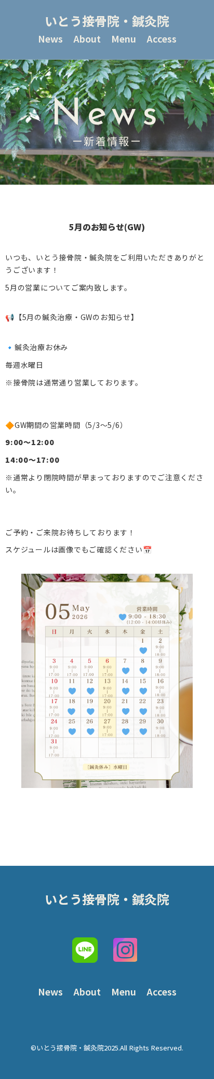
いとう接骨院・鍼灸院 (107, 20)
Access (161, 38)
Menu (123, 38)
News (50, 38)
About (87, 38)
